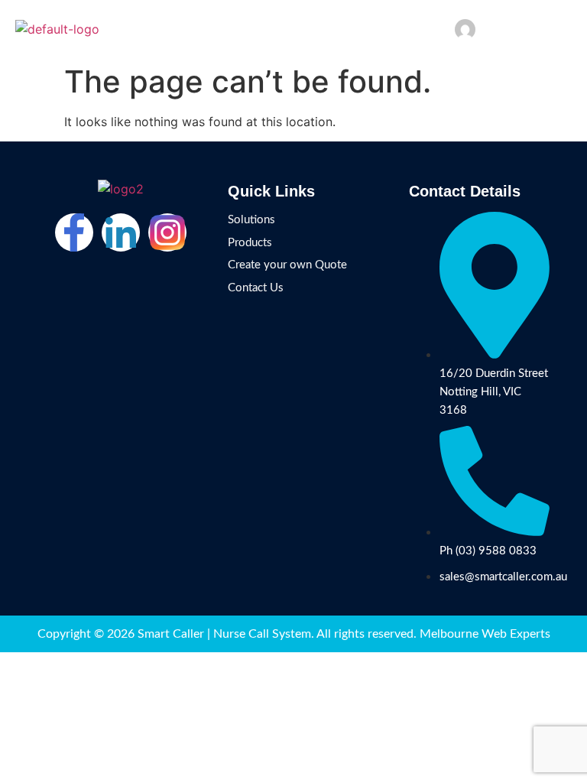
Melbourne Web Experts (485, 634)
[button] (564, 29)
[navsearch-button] (539, 26)
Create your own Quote (287, 265)
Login (498, 28)
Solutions (251, 220)
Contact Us (256, 288)
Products (250, 243)
